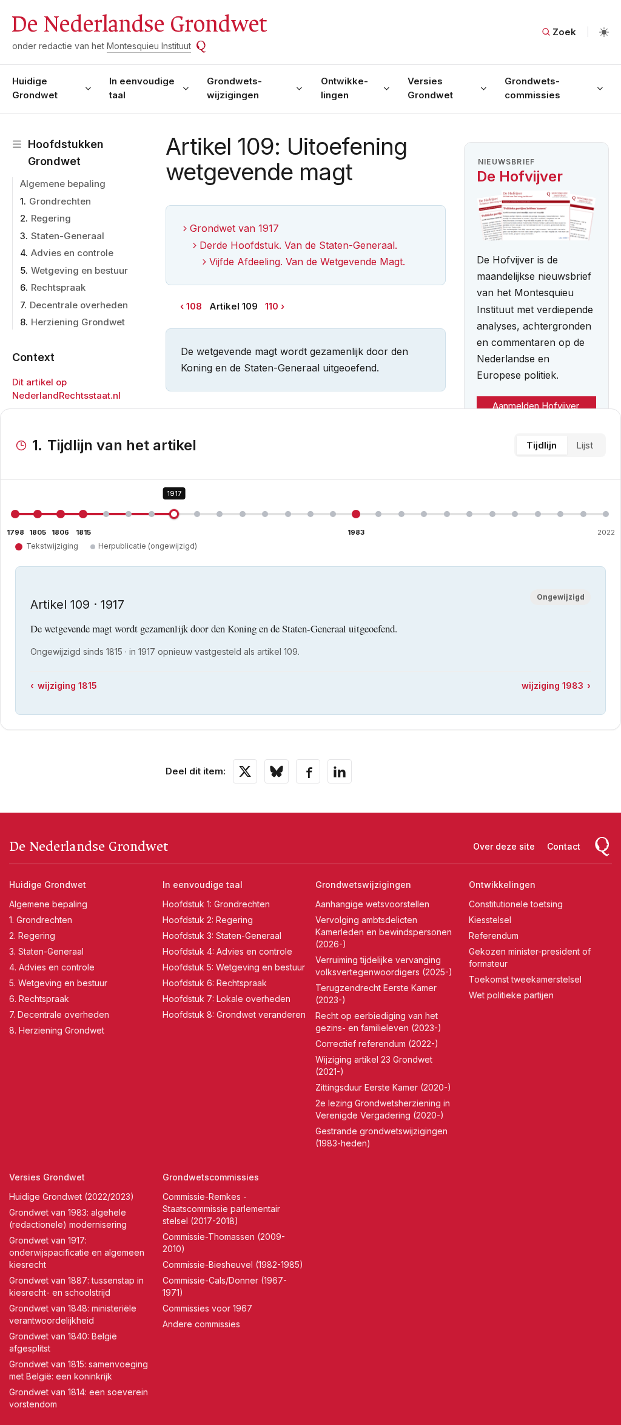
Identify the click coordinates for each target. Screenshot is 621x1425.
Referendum (494, 935)
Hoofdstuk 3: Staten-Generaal (222, 935)
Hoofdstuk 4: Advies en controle (227, 951)
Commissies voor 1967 (207, 1308)
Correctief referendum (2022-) (376, 1043)
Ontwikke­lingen (344, 88)
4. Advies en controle (52, 967)
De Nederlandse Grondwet (138, 24)
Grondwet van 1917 (234, 228)
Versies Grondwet (430, 88)
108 (194, 306)
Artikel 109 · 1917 (77, 604)
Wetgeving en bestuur (79, 270)
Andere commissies (201, 1324)
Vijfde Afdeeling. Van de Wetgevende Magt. (307, 262)
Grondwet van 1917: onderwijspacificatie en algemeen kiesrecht (76, 1252)
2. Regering (32, 935)
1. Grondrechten (40, 920)
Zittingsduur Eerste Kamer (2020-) (383, 1087)
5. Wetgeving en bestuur (58, 983)
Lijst (584, 445)
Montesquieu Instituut (149, 46)
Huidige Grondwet (35, 88)
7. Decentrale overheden (59, 1014)
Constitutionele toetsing (516, 904)
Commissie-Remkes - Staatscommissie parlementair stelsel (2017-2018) (221, 1208)
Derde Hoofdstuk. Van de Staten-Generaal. (298, 245)
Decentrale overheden (79, 305)
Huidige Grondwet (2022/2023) (71, 1196)
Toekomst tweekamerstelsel (525, 979)
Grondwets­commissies (532, 88)
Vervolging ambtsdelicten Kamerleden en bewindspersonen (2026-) (383, 932)
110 (271, 306)
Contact (563, 846)
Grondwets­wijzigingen (234, 88)
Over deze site (504, 846)
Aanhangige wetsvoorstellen (372, 904)
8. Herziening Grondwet (56, 1030)
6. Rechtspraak (39, 998)
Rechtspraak (58, 287)
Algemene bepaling (63, 183)
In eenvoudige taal (142, 88)
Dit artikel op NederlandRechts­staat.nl (66, 389)
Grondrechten (60, 201)
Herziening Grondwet (78, 322)
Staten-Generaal (67, 236)
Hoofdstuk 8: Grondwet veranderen (234, 1014)
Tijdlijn (541, 445)
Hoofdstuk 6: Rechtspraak (215, 983)
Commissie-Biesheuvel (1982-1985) (233, 1264)
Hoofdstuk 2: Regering (208, 920)
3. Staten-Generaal (46, 951)
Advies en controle (72, 253)
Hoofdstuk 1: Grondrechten (216, 904)
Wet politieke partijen (511, 995)
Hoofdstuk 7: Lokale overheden (226, 998)
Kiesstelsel (490, 920)
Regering (51, 218)
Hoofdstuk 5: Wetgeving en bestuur (234, 967)
